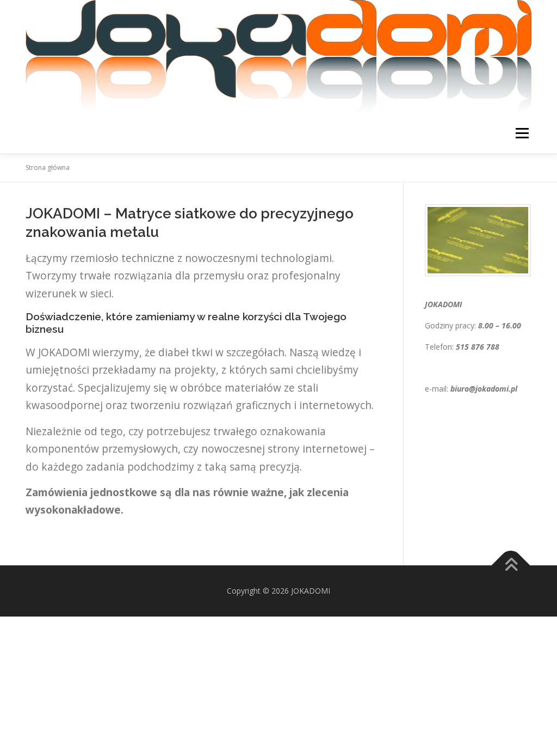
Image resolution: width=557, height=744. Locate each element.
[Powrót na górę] (511, 565)
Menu (521, 133)
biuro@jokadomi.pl (483, 388)
